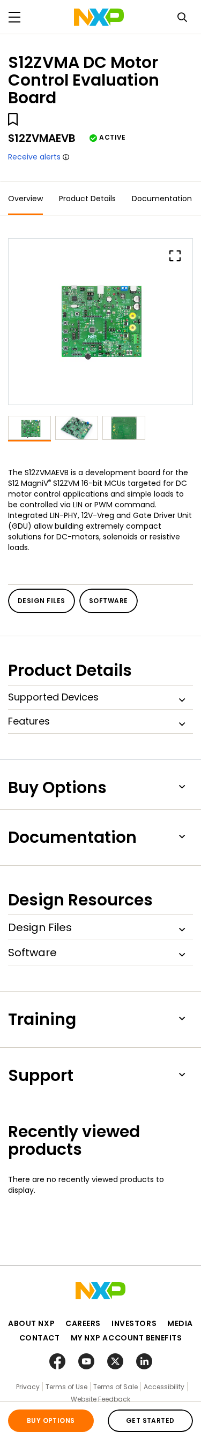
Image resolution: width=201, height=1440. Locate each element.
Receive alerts (34, 156)
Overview (25, 198)
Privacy (28, 1386)
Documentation (162, 198)
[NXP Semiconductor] (99, 17)
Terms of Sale (115, 1386)
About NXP (31, 1323)
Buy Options (51, 1420)
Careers (83, 1323)
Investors (134, 1323)
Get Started (150, 1420)
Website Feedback (100, 1399)
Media (180, 1323)
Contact (39, 1337)
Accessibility (164, 1386)
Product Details (87, 198)
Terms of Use (66, 1386)
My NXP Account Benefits (126, 1337)
